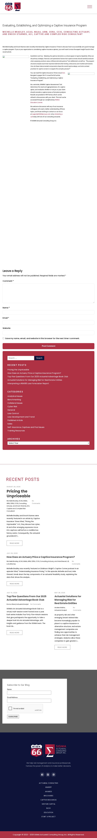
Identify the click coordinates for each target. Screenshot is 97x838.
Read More (14, 543)
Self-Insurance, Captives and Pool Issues (25, 427)
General (11, 410)
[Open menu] (89, 6)
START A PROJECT (48, 816)
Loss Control (13, 413)
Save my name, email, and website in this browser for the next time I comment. (42, 338)
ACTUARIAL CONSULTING (48, 783)
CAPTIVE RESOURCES (48, 800)
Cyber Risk (12, 406)
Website (6, 328)
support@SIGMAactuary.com (41, 114)
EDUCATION (48, 812)
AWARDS (48, 791)
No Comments (35, 604)
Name (6, 307)
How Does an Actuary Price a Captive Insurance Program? (34, 373)
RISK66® (48, 787)
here (63, 73)
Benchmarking (14, 399)
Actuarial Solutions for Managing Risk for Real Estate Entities (34, 380)
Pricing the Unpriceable (18, 369)
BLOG (48, 808)
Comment (8, 281)
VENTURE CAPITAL (48, 804)
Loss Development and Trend (20, 416)
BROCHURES (48, 795)
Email (6, 318)
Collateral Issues (14, 403)
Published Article (15, 420)
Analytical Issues (14, 396)
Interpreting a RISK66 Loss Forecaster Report (28, 383)
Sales (9, 423)
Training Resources (16, 430)
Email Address (12, 697)
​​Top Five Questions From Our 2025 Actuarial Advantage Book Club (37, 376)
